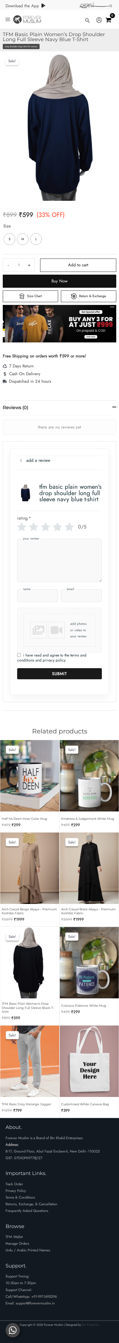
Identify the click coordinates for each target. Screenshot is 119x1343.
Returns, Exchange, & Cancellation (31, 1204)
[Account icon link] (99, 20)
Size (7, 226)
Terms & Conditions (20, 1197)
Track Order (14, 1184)
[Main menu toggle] (7, 19)
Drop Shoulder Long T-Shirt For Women (21, 46)
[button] (87, 20)
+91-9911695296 (44, 1296)
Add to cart (78, 265)
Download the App (22, 6)
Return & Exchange (92, 296)
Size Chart (34, 296)
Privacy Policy (16, 1190)
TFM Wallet (14, 1236)
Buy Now (59, 281)
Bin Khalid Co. (91, 1325)
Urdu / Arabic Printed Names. (28, 1250)
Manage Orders (17, 1243)
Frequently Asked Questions (27, 1210)
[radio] (9, 239)
